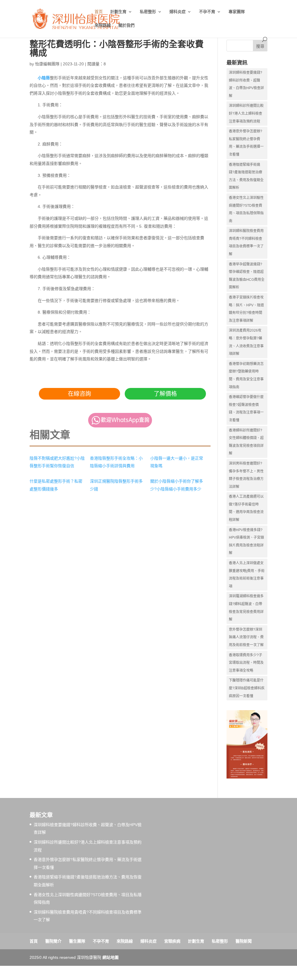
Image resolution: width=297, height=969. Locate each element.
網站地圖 (110, 957)
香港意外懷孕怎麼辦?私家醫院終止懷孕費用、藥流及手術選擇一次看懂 (246, 143)
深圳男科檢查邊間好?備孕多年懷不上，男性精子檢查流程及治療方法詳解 (246, 475)
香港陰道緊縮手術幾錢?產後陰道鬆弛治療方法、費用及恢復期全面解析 (246, 176)
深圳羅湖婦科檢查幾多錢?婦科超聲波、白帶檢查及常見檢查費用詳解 (246, 607)
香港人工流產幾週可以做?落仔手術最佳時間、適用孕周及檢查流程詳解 (246, 508)
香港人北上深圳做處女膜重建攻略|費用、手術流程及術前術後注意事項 (247, 574)
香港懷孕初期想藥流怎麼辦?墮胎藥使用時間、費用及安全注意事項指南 (246, 375)
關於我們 (126, 25)
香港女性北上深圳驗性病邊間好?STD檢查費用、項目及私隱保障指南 (246, 209)
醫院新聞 (244, 941)
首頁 (34, 941)
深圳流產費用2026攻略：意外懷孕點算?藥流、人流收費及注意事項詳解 (246, 342)
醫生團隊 (77, 941)
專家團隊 (237, 12)
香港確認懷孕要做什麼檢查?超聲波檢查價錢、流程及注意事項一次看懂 (246, 408)
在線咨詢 (79, 394)
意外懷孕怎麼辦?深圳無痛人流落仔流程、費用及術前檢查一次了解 (246, 637)
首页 (99, 12)
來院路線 (103, 25)
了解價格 (165, 394)
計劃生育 (118, 12)
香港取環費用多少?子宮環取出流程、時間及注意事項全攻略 (246, 663)
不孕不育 (207, 12)
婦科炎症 (177, 12)
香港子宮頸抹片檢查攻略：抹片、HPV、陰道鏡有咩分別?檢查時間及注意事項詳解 (246, 309)
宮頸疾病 (172, 941)
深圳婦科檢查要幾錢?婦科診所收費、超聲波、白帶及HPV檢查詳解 (246, 84)
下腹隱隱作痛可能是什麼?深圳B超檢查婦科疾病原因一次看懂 (247, 688)
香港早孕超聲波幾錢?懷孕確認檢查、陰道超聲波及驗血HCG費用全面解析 (247, 276)
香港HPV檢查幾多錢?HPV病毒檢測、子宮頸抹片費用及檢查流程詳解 (246, 541)
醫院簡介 (53, 941)
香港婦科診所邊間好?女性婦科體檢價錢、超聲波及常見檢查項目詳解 (246, 442)
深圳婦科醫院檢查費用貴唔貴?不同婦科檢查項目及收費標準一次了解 (246, 242)
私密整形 (148, 12)
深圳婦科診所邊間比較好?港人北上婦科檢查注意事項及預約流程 (246, 113)
